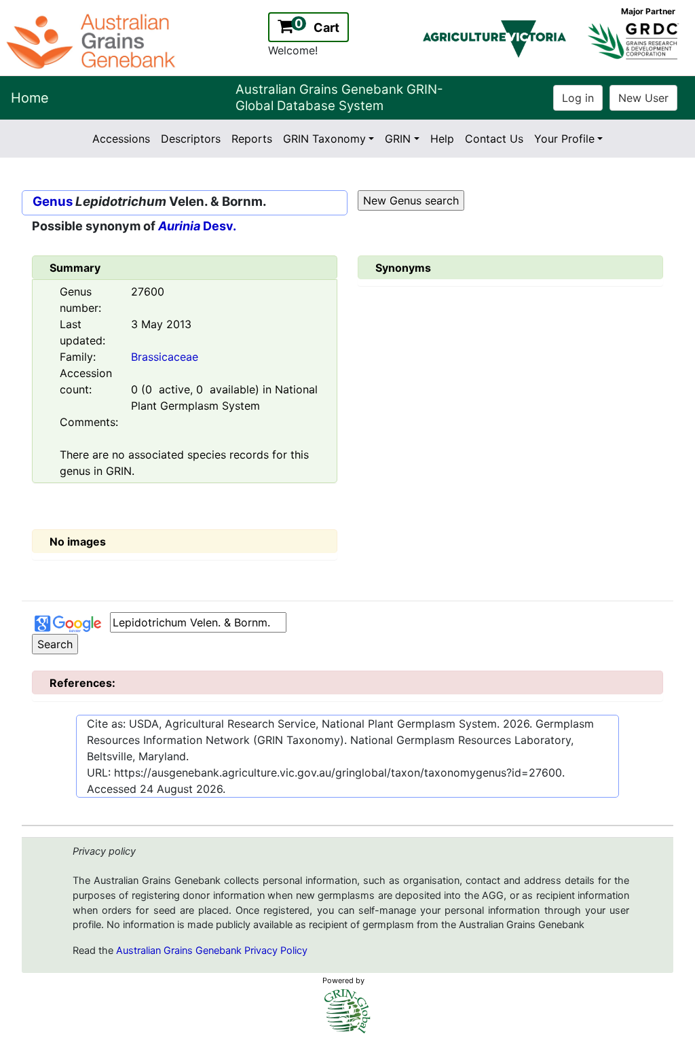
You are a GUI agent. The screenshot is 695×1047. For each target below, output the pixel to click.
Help (442, 138)
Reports (251, 138)
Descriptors (191, 138)
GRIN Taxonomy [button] (324, 138)
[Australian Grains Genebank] (92, 40)
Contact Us (494, 138)
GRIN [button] (398, 138)
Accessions (121, 138)
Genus (53, 201)
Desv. (197, 226)
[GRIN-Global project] (347, 1011)
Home (30, 98)
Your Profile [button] (564, 138)
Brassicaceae (164, 356)
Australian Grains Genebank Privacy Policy (211, 950)
